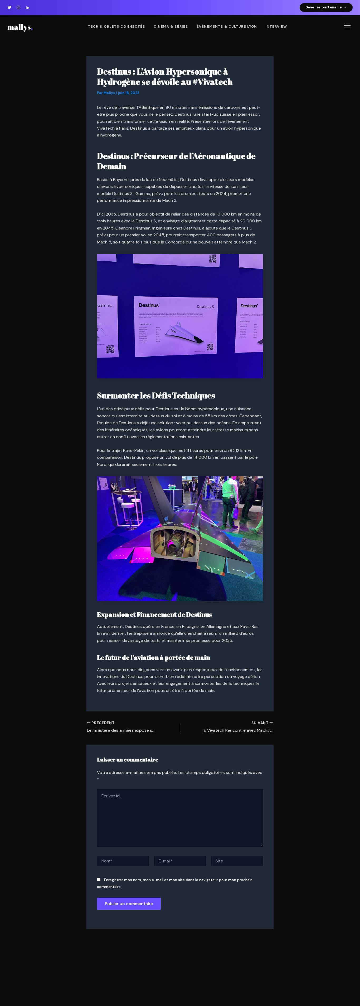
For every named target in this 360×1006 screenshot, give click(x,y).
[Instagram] (18, 7)
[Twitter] (9, 7)
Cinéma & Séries (171, 26)
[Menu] (347, 27)
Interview (276, 26)
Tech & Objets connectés (116, 26)
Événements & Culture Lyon (227, 26)
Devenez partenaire (323, 7)
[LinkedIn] (27, 7)
